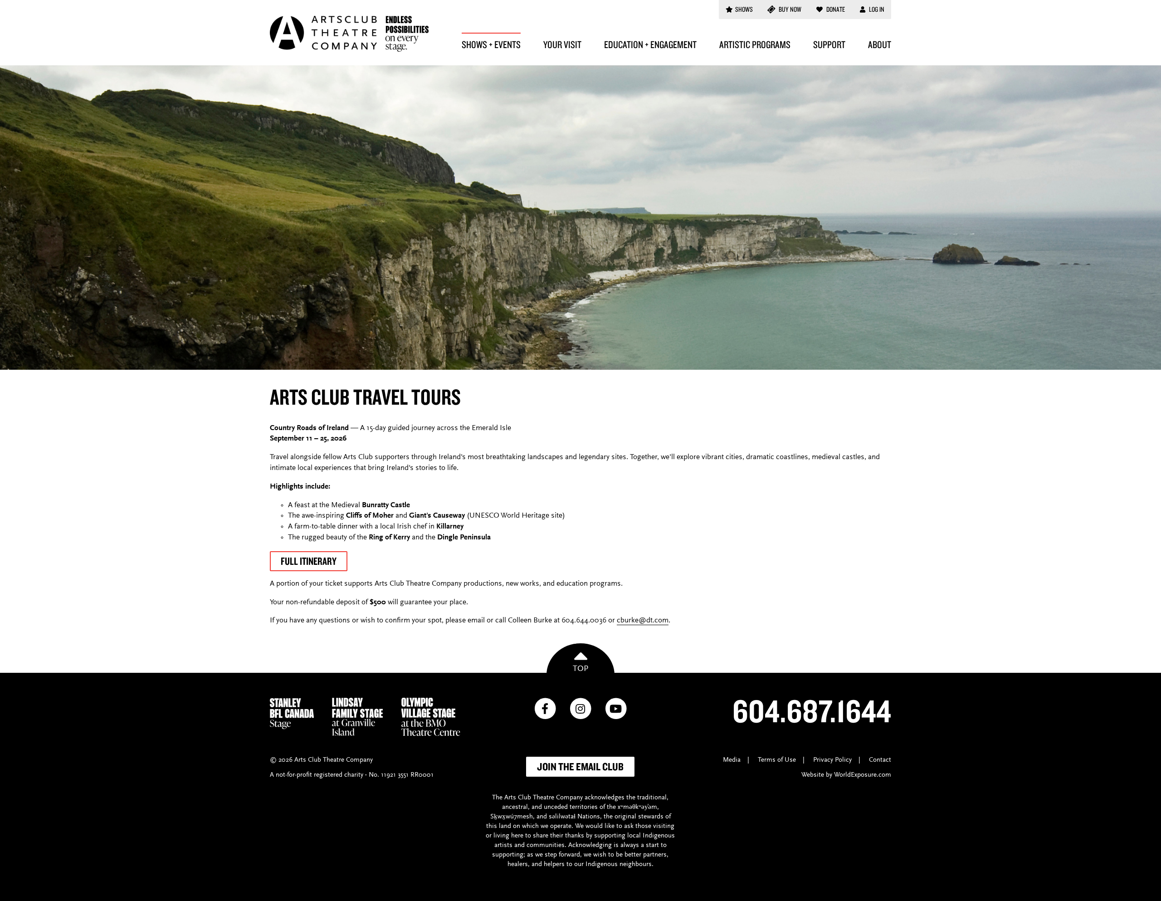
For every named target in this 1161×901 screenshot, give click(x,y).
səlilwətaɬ (562, 816)
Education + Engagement (650, 44)
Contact (880, 760)
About (879, 44)
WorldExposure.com (862, 775)
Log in (876, 9)
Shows (744, 9)
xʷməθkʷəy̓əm (637, 807)
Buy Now (789, 9)
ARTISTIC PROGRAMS (754, 44)
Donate (835, 9)
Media (732, 760)
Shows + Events (491, 44)
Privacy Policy (832, 760)
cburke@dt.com (642, 621)
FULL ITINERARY (309, 561)
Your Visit (562, 44)
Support (829, 44)
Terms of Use (777, 760)
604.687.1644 (811, 710)
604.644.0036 (583, 621)
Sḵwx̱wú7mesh (511, 816)
